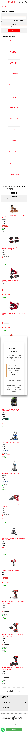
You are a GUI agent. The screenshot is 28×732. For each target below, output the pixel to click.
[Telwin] (5, 226)
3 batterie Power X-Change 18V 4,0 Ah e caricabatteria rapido (13, 248)
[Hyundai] (5, 451)
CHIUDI (26, 716)
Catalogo (4, 6)
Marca (14, 24)
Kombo (3, 547)
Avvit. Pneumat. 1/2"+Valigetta (10, 570)
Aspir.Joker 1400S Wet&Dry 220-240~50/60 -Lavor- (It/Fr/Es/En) (11, 410)
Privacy (16, 720)
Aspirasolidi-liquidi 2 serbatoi (10, 473)
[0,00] (26, 2)
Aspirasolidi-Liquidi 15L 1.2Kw (10, 442)
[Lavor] (5, 419)
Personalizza (14, 725)
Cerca (14, 15)
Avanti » (19, 188)
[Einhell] (5, 257)
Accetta (14, 729)
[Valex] (5, 579)
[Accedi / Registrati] (23, 2)
